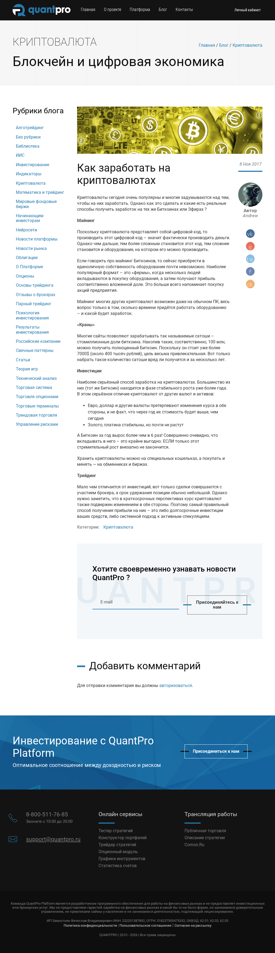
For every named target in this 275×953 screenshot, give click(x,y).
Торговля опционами (37, 396)
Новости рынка (31, 248)
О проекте (112, 9)
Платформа (140, 9)
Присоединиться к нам (216, 751)
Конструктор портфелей (123, 837)
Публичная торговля (205, 830)
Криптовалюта (247, 45)
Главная (88, 9)
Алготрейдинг (30, 127)
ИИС (20, 155)
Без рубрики (28, 137)
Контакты (184, 9)
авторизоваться (175, 685)
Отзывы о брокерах (35, 294)
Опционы (25, 276)
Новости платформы (36, 239)
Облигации (27, 257)
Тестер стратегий (116, 830)
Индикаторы (28, 173)
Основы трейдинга (34, 285)
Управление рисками (37, 424)
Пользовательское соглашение (145, 925)
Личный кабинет (247, 10)
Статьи (23, 359)
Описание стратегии (204, 837)
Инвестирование (32, 164)
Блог (163, 9)
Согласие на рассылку (193, 925)
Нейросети (26, 229)
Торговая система (34, 387)
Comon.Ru (194, 844)
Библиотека (27, 146)
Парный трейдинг (33, 303)
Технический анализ (36, 378)
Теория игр (27, 369)
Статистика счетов (118, 865)
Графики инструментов (122, 858)
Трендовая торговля (36, 415)
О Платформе (29, 266)
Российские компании (38, 341)
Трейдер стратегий (117, 844)
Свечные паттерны (34, 350)
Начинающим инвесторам (30, 218)
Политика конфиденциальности (90, 925)
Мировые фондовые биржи (36, 204)
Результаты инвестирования (32, 329)
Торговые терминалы (37, 406)
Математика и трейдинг (40, 192)
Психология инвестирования (32, 315)
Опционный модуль (118, 851)
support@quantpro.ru (53, 839)
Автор (250, 213)
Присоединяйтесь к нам (217, 604)
